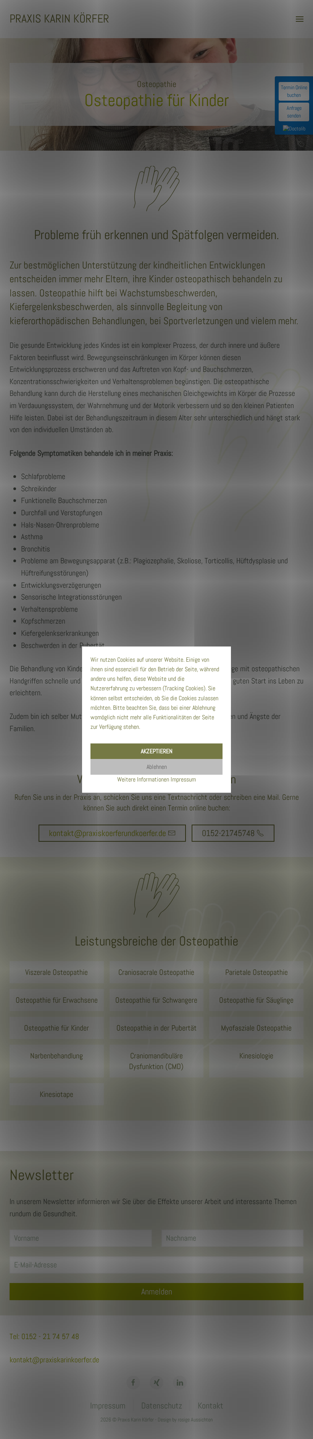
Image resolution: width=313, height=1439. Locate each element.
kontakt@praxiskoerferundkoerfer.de (107, 833)
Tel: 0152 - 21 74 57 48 (44, 1336)
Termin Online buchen (294, 91)
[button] (299, 19)
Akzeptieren (157, 751)
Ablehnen (157, 767)
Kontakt (210, 1405)
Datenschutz (161, 1405)
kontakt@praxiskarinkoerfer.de (54, 1360)
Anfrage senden (294, 112)
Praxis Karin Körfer (59, 18)
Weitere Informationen (143, 779)
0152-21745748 (228, 833)
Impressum (108, 1405)
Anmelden (156, 1291)
